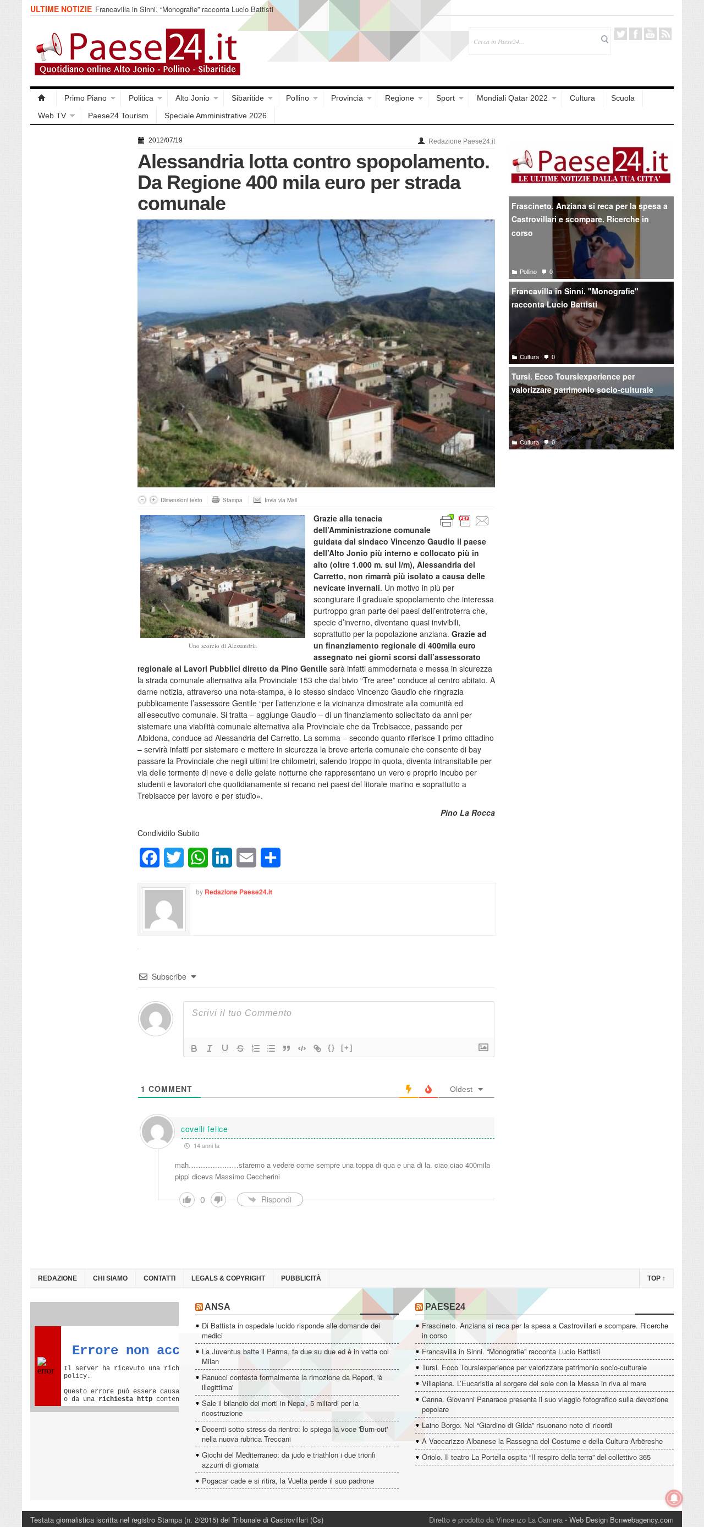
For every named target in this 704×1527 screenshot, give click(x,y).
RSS (665, 34)
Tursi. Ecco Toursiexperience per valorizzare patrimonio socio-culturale (582, 383)
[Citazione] (286, 1048)
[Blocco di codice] (302, 1048)
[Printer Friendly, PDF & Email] (465, 519)
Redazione (57, 1278)
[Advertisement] (78, 298)
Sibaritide (248, 98)
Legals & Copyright (228, 1278)
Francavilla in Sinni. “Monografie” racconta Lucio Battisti (184, 9)
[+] (347, 1047)
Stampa (233, 500)
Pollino (297, 98)
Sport (445, 98)
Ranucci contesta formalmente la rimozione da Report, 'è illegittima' (292, 1382)
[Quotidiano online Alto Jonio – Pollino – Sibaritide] (43, 98)
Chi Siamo (110, 1278)
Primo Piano (85, 98)
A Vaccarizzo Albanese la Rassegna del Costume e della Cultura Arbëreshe (542, 1441)
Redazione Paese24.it (461, 141)
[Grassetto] (194, 1048)
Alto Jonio (192, 98)
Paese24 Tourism (118, 115)
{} (332, 1047)
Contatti (159, 1278)
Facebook (635, 34)
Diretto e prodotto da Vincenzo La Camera (496, 1519)
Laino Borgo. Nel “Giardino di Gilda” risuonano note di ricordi (517, 1425)
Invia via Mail (281, 500)
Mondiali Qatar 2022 (512, 98)
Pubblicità (301, 1278)
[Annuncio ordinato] (255, 1048)
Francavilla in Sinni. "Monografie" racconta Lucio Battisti (575, 297)
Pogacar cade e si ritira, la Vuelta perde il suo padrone (288, 1480)
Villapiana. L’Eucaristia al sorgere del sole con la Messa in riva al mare (534, 1383)
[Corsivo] (209, 1048)
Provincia (347, 98)
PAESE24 (445, 1306)
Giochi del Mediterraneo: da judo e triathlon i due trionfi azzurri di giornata (289, 1459)
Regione (399, 98)
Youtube (650, 34)
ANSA (217, 1306)
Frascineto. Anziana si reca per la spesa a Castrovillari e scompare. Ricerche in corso (590, 219)
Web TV (52, 115)
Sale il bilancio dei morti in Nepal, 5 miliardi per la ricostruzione (280, 1408)
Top (656, 1278)
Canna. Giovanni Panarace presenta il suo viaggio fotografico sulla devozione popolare (545, 1404)
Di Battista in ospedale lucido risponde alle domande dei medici (291, 1330)
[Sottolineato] (225, 1048)
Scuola (623, 98)
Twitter (620, 34)
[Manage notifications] (674, 1498)
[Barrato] (240, 1048)
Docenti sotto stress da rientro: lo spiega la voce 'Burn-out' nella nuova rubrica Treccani (295, 1434)
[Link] (317, 1048)
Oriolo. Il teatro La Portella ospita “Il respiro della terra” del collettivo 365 (536, 1457)
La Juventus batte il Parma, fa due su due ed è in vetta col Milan (295, 1356)
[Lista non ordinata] (271, 1048)
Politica (141, 98)
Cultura (582, 98)
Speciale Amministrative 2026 (215, 115)
